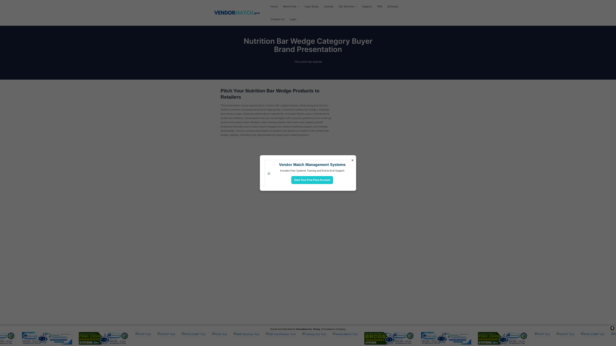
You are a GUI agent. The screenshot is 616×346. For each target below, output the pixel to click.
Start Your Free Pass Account (312, 180)
